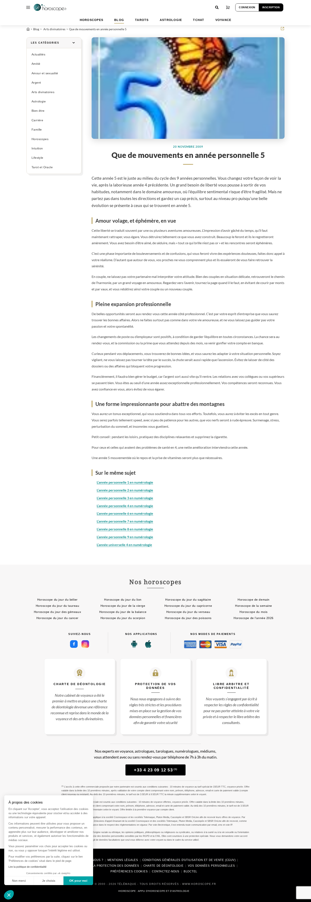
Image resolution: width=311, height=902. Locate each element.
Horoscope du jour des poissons (188, 618)
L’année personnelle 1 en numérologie (125, 482)
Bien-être (38, 110)
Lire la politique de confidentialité (27, 866)
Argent (36, 82)
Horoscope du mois (253, 612)
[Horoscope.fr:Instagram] (85, 644)
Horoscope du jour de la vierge (122, 605)
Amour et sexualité (45, 73)
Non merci (19, 880)
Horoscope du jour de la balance (122, 612)
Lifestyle (37, 157)
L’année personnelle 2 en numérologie (125, 490)
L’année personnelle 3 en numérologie (125, 498)
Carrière (37, 120)
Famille (37, 129)
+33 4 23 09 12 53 (155, 770)
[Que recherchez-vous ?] (216, 7)
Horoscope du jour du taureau (57, 605)
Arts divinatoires (43, 92)
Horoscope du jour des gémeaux (57, 612)
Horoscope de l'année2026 (254, 618)
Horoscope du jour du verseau (188, 612)
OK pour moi (78, 880)
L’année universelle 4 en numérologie (124, 545)
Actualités (38, 54)
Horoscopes (40, 139)
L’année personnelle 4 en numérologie (125, 506)
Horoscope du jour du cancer (57, 618)
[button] (9, 895)
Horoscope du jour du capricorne (188, 605)
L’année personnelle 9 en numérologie (125, 537)
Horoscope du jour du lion (123, 599)
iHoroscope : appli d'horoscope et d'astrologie (153, 891)
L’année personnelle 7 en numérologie (125, 521)
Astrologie (39, 101)
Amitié (36, 63)
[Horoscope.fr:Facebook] (74, 644)
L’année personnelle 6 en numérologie (125, 513)
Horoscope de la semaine (253, 605)
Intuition (37, 148)
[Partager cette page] (282, 29)
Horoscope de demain (254, 599)
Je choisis (48, 880)
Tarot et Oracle (42, 167)
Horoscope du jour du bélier (57, 599)
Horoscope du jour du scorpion (122, 618)
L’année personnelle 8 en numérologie (125, 529)
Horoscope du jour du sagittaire (188, 599)
